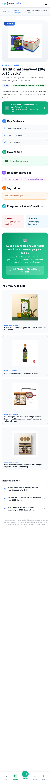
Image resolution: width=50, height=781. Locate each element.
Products (7, 11)
